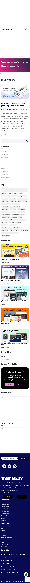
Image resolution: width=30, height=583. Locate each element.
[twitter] (9, 466)
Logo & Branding (5, 504)
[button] (18, 29)
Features (3, 520)
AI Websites (10, 193)
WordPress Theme (5, 233)
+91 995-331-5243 (7, 563)
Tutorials (3, 168)
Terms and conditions (6, 537)
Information (4, 160)
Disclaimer (4, 535)
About (2, 528)
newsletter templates (6, 214)
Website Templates (5, 177)
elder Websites (12, 198)
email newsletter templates (22, 198)
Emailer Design (4, 154)
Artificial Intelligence (18, 193)
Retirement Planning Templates (18, 214)
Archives (3, 356)
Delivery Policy (5, 544)
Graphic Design (5, 157)
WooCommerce (5, 180)
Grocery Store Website (6, 204)
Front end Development (7, 516)
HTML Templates (5, 206)
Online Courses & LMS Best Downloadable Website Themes (13, 301)
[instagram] (15, 466)
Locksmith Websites (21, 209)
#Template (4, 193)
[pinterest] (4, 466)
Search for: (5, 141)
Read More (6, 134)
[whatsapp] (26, 574)
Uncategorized (4, 171)
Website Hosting (13, 225)
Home (4, 69)
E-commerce (4, 151)
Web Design (11, 222)
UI (17, 219)
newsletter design (21, 211)
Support (3, 530)
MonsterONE (13, 211)
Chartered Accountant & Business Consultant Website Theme (14, 344)
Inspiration (3, 162)
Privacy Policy (4, 533)
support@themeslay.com (8, 569)
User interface (4, 222)
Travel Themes (4, 219)
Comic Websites (15, 196)
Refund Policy (4, 547)
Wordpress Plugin (24, 230)
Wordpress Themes (15, 233)
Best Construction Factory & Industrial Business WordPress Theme (12, 322)
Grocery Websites (16, 204)
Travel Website (12, 219)
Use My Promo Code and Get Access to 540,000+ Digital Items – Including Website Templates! (14, 258)
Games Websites (5, 201)
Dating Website (5, 198)
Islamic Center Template (15, 206)
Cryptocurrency (23, 196)
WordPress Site (5, 509)
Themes (20, 217)
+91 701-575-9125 (7, 561)
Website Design (5, 225)
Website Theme (5, 230)
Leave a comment (23, 109)
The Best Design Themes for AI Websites (10, 280)
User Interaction (22, 219)
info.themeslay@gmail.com (9, 566)
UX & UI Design (4, 174)
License (3, 540)
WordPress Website (6, 235)
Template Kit (14, 217)
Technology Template (6, 217)
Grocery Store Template (22, 201)
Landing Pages (4, 165)
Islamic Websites (5, 209)
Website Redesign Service (7, 227)
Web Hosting (18, 222)
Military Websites (5, 211)
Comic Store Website (6, 196)
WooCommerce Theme (14, 230)
